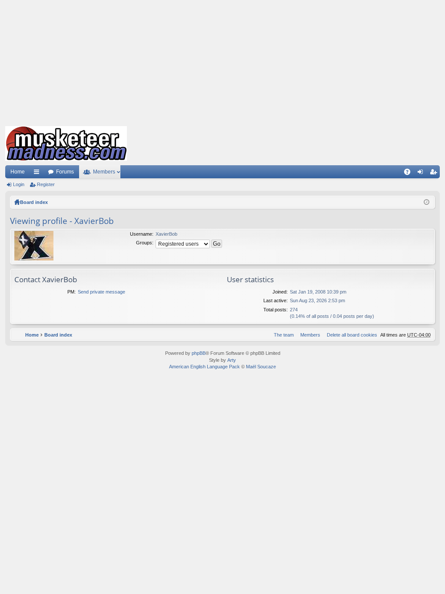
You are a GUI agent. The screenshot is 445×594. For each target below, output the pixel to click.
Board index (34, 202)
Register (46, 184)
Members (104, 172)
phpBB (199, 353)
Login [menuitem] (422, 173)
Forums (65, 172)
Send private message (101, 291)
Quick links (38, 173)
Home (17, 172)
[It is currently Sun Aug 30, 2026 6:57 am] (426, 202)
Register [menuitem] (435, 173)
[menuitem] (350, 334)
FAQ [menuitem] (410, 173)
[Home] (66, 143)
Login (18, 184)
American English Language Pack (204, 366)
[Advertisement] (222, 61)
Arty (231, 360)
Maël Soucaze (261, 366)
